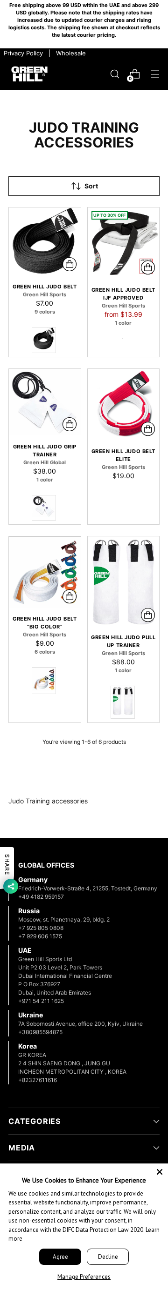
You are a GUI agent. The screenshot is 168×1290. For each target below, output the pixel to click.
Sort (91, 186)
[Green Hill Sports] (29, 74)
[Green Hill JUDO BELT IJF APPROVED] (124, 243)
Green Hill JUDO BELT (45, 286)
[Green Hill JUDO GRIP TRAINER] (45, 402)
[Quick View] (69, 264)
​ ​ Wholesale (69, 53)
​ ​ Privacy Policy (22, 53)
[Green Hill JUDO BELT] (45, 241)
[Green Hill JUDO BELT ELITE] (124, 405)
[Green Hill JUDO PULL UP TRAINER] (124, 581)
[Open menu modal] (154, 74)
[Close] (159, 1171)
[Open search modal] (114, 74)
